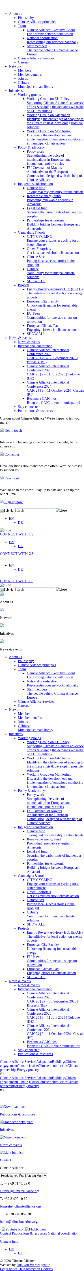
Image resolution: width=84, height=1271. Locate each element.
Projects (23, 285)
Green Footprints (53, 251)
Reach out (11, 478)
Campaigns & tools (31, 232)
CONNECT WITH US (16, 534)
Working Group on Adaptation (55, 121)
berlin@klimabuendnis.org (19, 1222)
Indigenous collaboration (35, 184)
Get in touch (13, 430)
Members (24, 70)
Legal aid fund (54, 212)
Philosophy (26, 18)
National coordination (52, 40)
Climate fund (55, 190)
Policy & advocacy (31, 147)
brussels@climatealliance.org (20, 1206)
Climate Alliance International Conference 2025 (53, 372)
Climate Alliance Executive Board (51, 32)
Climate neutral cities (52, 1066)
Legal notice (9, 1269)
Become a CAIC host (53, 400)
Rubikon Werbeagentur (33, 1265)
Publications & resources (35, 411)
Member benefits (30, 74)
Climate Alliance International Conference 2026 (52, 356)
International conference (35, 346)
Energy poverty (28, 1070)
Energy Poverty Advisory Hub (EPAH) (55, 293)
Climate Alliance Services (36, 58)
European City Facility (52, 305)
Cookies (47, 1269)
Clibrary (35, 84)
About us (15, 14)
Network (15, 66)
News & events (20, 338)
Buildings (59, 1061)
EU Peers (52, 317)
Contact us (11, 454)
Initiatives (16, 91)
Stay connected (28, 407)
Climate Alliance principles (37, 22)
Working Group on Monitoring (55, 137)
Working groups (29, 95)
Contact (6, 1233)
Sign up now (13, 502)
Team (22, 26)
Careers (23, 62)
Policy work (49, 157)
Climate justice (27, 1066)
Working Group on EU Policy (55, 105)
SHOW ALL (36, 281)
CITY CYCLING (53, 240)
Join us (23, 78)
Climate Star (51, 261)
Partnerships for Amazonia (53, 224)
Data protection (29, 1269)
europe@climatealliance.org (19, 1191)
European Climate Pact (51, 328)
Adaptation (44, 1061)
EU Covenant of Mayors (54, 174)
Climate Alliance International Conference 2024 (55, 388)
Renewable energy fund (50, 200)
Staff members (52, 50)
